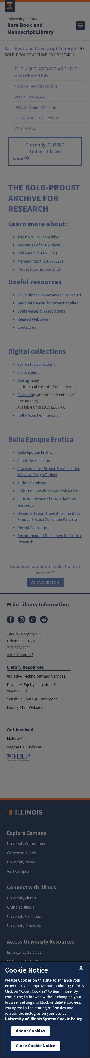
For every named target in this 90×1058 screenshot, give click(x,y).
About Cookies (30, 1031)
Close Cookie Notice (36, 1046)
